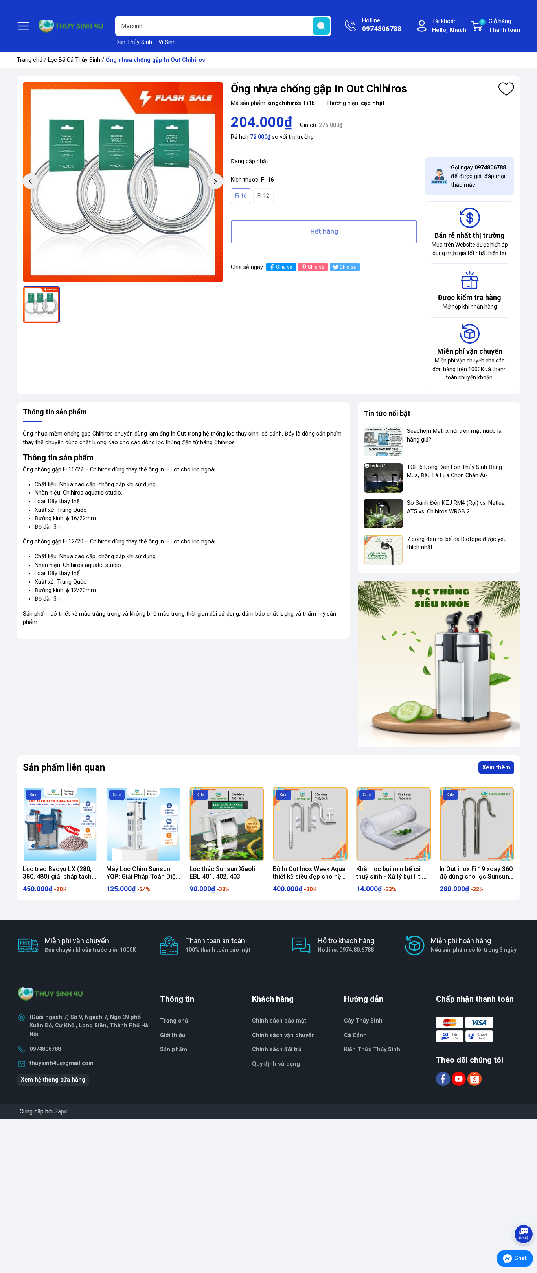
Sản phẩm (173, 1049)
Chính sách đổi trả (277, 1049)
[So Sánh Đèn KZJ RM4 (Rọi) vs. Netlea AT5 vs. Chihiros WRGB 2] (383, 513)
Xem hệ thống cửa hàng (53, 1079)
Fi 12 (263, 196)
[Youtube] (459, 1078)
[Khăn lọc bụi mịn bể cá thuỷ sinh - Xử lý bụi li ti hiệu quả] (393, 824)
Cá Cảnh (355, 1035)
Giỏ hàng (500, 25)
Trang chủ (29, 60)
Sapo (61, 1111)
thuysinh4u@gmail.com (61, 1063)
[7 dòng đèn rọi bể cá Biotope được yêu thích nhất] (383, 550)
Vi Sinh (167, 42)
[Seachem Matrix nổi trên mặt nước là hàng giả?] (383, 441)
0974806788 (45, 1049)
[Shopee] (474, 1078)
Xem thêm (496, 767)
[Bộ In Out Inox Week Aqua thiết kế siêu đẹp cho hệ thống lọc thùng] (310, 824)
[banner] (439, 664)
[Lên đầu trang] (524, 1212)
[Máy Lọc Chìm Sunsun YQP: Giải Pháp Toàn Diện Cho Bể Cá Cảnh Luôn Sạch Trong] (143, 824)
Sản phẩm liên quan (64, 767)
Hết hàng (324, 231)
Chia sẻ (284, 267)
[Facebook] (444, 1078)
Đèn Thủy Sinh (133, 42)
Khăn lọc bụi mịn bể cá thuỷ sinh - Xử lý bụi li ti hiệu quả (389, 876)
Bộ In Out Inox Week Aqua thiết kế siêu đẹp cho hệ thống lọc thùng (309, 876)
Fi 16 (241, 196)
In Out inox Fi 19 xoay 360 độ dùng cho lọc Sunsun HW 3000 (476, 876)
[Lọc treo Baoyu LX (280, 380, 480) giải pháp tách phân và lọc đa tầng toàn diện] (60, 824)
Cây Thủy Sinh (363, 1020)
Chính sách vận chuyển (283, 1035)
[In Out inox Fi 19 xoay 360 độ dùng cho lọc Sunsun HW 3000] (477, 824)
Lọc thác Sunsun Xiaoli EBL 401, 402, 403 (222, 872)
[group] (123, 182)
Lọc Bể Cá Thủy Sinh (74, 60)
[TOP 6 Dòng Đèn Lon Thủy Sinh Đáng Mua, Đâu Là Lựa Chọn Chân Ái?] (383, 478)
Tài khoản (449, 25)
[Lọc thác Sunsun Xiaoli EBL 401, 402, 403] (226, 824)
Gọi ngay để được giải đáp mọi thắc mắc (478, 176)
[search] (321, 26)
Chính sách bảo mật (279, 1020)
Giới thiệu (173, 1035)
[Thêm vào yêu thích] (506, 89)
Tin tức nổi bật (387, 413)
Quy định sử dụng (276, 1064)
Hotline (381, 25)
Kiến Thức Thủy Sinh (372, 1049)
